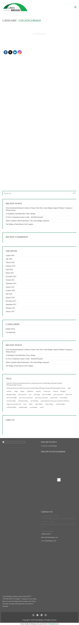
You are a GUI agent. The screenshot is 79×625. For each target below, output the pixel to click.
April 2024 (9, 269)
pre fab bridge (34, 401)
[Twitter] (33, 615)
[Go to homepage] (15, 7)
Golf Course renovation (41, 397)
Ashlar (69, 388)
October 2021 (10, 280)
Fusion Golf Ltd (22, 394)
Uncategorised (30, 20)
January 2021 (10, 287)
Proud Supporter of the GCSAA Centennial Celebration (55, 401)
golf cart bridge (46, 394)
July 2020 (9, 294)
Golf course (69, 394)
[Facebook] (41, 615)
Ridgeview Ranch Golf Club (14, 404)
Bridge (16, 391)
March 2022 (10, 273)
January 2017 (10, 311)
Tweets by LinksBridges (49, 446)
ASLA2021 (9, 391)
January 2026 (10, 262)
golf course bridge (12, 397)
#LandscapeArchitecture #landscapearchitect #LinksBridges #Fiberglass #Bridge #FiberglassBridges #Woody (36, 388)
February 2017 (10, 308)
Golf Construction (58, 394)
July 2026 (9, 259)
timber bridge (39, 404)
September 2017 (11, 304)
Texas (24, 404)
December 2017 (11, 301)
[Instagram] (45, 615)
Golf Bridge (37, 394)
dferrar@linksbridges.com (49, 537)
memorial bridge (11, 401)
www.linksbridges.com (48, 541)
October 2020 (10, 290)
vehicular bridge (60, 404)
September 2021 (11, 283)
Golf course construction (26, 397)
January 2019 (10, 297)
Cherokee (38, 391)
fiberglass (63, 391)
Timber (31, 404)
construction (46, 391)
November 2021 (11, 276)
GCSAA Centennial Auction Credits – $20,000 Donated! (24, 217)
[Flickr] (37, 615)
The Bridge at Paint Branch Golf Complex (19, 224)
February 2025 (10, 266)
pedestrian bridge (23, 401)
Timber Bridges (49, 404)
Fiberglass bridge (11, 394)
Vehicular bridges (11, 407)
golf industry (54, 397)
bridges (22, 391)
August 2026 (10, 255)
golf (30, 394)
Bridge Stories (10, 329)
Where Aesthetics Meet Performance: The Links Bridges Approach (27, 221)
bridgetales (30, 391)
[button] (75, 7)
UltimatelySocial (53, 624)
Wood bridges (33, 407)
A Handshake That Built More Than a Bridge (20, 214)
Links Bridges (63, 397)
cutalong (55, 391)
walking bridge (23, 407)
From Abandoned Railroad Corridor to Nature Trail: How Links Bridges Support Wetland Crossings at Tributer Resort (39, 209)
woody (42, 407)
